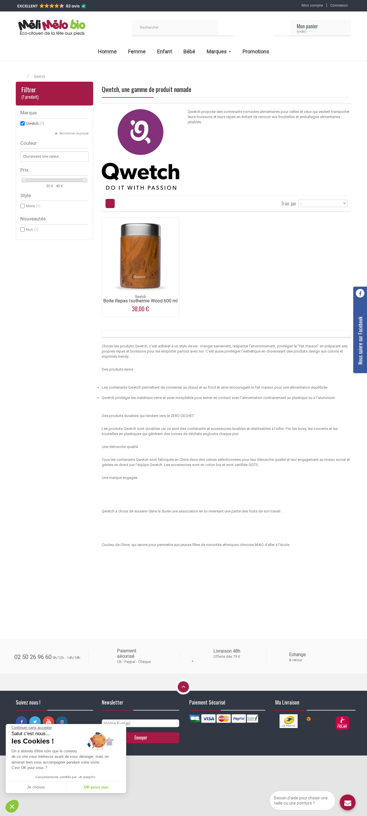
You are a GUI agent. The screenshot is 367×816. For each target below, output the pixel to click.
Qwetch (35, 123)
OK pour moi (96, 787)
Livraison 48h (226, 651)
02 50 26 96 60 (33, 656)
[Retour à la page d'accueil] (21, 76)
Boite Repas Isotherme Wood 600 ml (140, 301)
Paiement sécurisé (126, 653)
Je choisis (36, 787)
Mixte (33, 206)
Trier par (288, 203)
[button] (12, 806)
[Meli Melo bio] (51, 28)
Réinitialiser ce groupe (74, 133)
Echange (297, 654)
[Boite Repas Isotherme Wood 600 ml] (140, 256)
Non (32, 229)
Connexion (339, 5)
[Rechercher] (226, 28)
